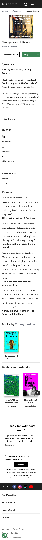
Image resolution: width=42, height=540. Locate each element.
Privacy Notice (18, 529)
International (8, 510)
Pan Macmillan (9, 495)
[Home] (9, 4)
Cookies (5, 529)
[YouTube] (31, 486)
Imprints (6, 517)
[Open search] (26, 4)
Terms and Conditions (11, 533)
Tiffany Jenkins (16, 11)
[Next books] (37, 392)
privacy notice (16, 472)
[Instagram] (20, 487)
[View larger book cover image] (21, 26)
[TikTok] (25, 487)
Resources (7, 502)
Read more (9, 119)
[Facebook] (14, 487)
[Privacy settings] (4, 535)
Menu (33, 4)
